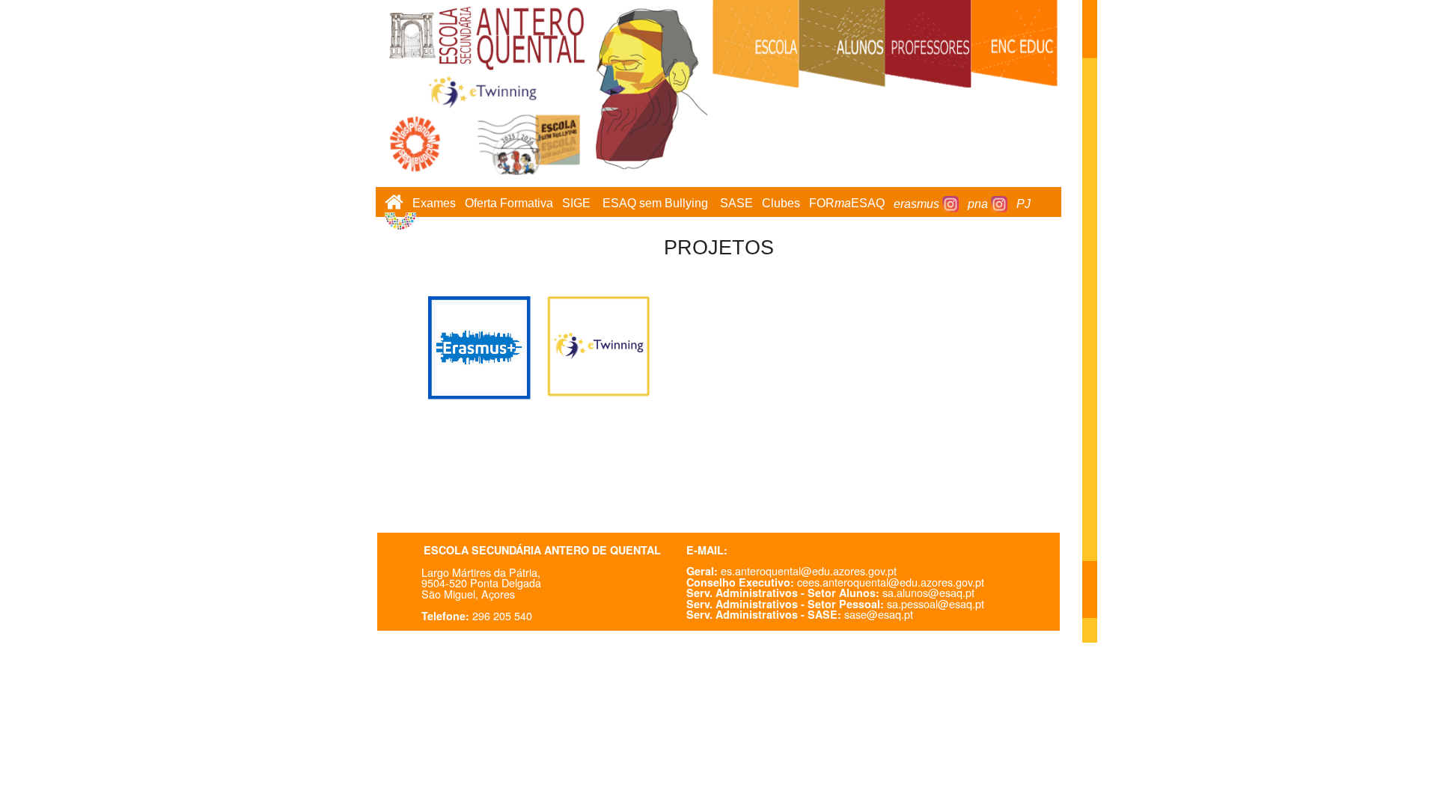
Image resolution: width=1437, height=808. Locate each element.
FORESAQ (847, 204)
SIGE (576, 204)
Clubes (781, 204)
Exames (434, 204)
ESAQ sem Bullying (655, 204)
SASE (736, 204)
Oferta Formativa (509, 204)
